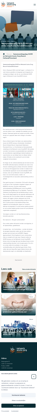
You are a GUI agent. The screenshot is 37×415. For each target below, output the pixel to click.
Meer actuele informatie (29, 269)
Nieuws (9, 54)
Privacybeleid (5, 411)
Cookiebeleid (14, 411)
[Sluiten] (34, 377)
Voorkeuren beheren (18, 395)
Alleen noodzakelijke (18, 400)
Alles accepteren (18, 406)
